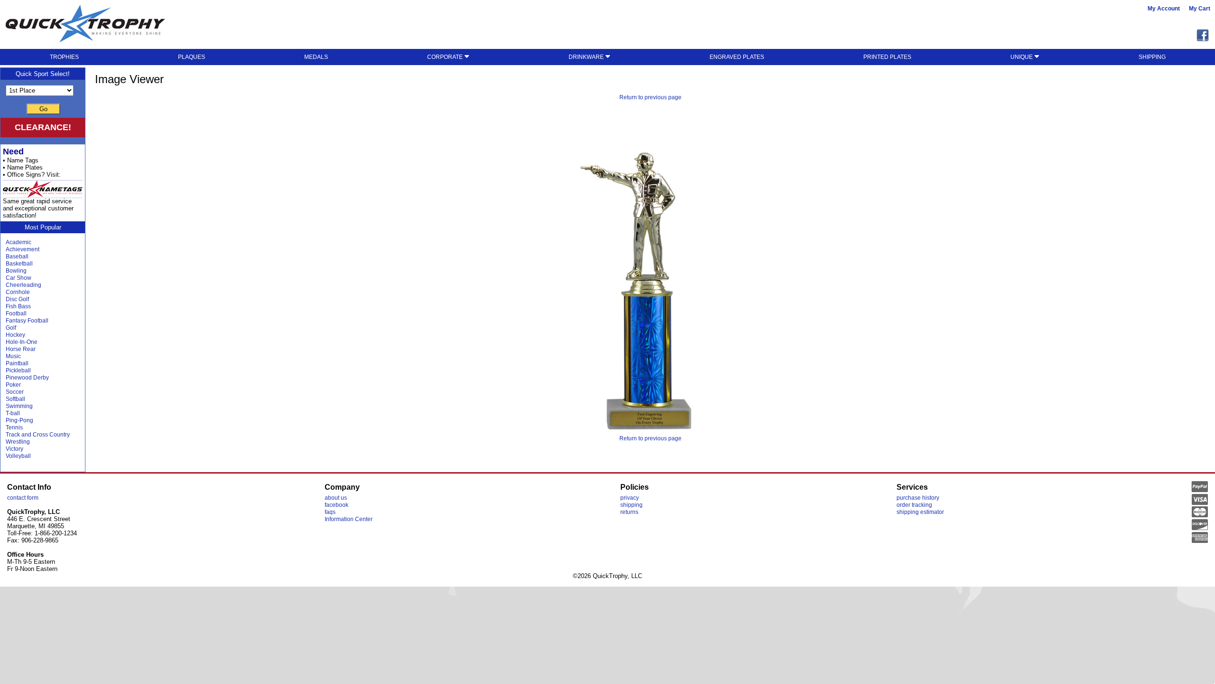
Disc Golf (17, 299)
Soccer (15, 392)
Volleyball (18, 456)
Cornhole (18, 292)
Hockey (15, 335)
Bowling (16, 270)
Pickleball (18, 370)
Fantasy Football (27, 320)
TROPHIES (64, 57)
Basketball (19, 263)
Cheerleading (23, 285)
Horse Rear (21, 349)
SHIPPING (1152, 57)
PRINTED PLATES (887, 57)
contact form (22, 497)
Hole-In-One (21, 342)
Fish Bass (18, 306)
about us (336, 497)
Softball (15, 399)
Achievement (22, 249)
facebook (336, 505)
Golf (11, 327)
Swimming (19, 406)
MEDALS (316, 57)
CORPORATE (445, 57)
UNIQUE (1022, 57)
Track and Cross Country (38, 434)
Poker (13, 384)
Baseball (17, 256)
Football (16, 313)
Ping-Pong (19, 420)
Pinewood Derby (27, 377)
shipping (631, 505)
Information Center (349, 519)
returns (629, 512)
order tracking (914, 505)
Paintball (17, 363)
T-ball (13, 413)
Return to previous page (650, 97)
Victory (14, 449)
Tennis (14, 427)
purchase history (918, 497)
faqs (330, 512)
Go (43, 109)
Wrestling (18, 441)
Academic (18, 242)
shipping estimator (920, 512)
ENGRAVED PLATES (737, 57)
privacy (629, 497)
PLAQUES (191, 57)
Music (13, 356)
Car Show (18, 278)
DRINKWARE (587, 57)
